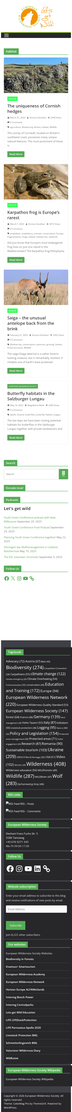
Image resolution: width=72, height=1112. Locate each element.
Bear (45, 661)
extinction (41, 344)
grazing (50, 344)
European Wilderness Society (23, 386)
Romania (52, 743)
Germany (47, 716)
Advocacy (15, 661)
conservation (49, 233)
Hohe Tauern (32, 722)
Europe (59, 233)
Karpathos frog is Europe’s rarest (33, 214)
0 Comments (16, 122)
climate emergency (16, 679)
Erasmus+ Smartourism (20, 966)
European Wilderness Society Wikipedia (29, 1079)
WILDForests (47, 770)
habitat (45, 127)
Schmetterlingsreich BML (21, 1043)
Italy (50, 722)
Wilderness (46, 763)
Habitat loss (42, 236)
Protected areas (15, 347)
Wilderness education (21, 770)
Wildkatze (12, 1058)
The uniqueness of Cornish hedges (33, 108)
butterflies (30, 414)
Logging (46, 727)
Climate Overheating (42, 679)
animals (38, 233)
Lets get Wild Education (20, 1012)
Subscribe (15, 925)
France (26, 717)
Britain (37, 127)
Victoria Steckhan (38, 117)
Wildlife (12, 99)
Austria (20, 414)
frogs (24, 236)
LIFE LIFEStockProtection (21, 1020)
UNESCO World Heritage (30, 757)
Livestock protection (24, 727)
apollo (13, 414)
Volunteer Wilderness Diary (23, 1050)
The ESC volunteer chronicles (21, 557)
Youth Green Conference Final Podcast (27, 527)
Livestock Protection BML (22, 1035)
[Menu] (6, 35)
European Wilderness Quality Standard (42, 705)
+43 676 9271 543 (17, 842)
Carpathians (20, 674)
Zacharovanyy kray (30, 784)
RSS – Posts (27, 803)
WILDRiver (43, 776)
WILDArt (20, 765)
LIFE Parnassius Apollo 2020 (23, 1027)
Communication (16, 684)
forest (12, 717)
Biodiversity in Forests (20, 959)
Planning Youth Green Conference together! (30, 537)
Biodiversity (27, 127)
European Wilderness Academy (25, 974)
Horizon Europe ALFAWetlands (25, 989)
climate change (48, 673)
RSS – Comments (30, 811)
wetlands (53, 236)
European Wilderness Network (25, 982)
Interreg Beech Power (19, 997)
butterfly (40, 414)
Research (31, 743)
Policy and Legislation (34, 733)
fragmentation (14, 236)
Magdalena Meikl (35, 405)
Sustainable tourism (26, 750)
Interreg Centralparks (19, 1004)
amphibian (15, 233)
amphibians (27, 233)
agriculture (15, 127)
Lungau (56, 414)
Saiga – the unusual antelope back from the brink (30, 323)
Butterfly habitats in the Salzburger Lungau (31, 396)
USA (50, 757)
